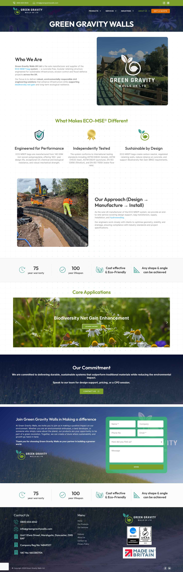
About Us (142, 11)
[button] (15, 322)
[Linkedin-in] (169, 568)
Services (110, 11)
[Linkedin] (168, 3)
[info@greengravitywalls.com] (16, 529)
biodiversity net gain (25, 84)
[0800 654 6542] (16, 522)
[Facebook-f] (164, 3)
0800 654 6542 (28, 521)
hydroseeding (117, 217)
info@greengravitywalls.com (36, 528)
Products (93, 11)
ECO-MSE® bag (22, 69)
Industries (126, 11)
